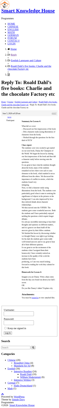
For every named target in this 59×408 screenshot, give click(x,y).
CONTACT (14, 41)
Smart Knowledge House (28, 10)
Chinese (12, 360)
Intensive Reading (23, 371)
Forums (10, 102)
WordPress (19, 396)
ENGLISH (13, 29)
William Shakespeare (30, 377)
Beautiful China (22, 363)
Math (10, 388)
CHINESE (13, 26)
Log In (8, 333)
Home (3, 102)
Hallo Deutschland (23, 385)
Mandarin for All (22, 365)
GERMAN (13, 35)
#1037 (54, 113)
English (11, 368)
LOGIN (12, 43)
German (12, 382)
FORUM (12, 38)
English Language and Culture (26, 102)
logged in (35, 298)
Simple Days (18, 399)
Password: (9, 319)
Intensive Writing (22, 380)
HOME (11, 23)
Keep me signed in (17, 328)
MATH (11, 32)
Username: (9, 310)
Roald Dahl (26, 374)
